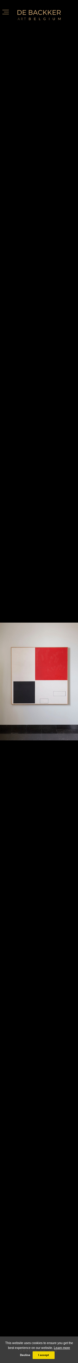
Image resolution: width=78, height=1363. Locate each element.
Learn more (62, 1348)
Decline (25, 1355)
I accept (43, 1355)
